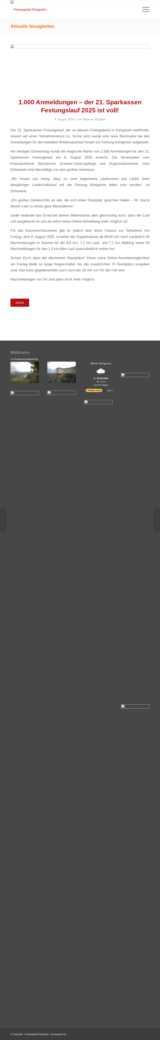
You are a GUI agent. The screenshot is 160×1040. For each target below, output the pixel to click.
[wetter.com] (94, 391)
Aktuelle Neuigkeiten (32, 26)
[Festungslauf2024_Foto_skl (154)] (80, 68)
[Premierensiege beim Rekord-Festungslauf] (157, 520)
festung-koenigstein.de (26, 359)
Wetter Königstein (101, 363)
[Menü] (144, 9)
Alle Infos (111, 390)
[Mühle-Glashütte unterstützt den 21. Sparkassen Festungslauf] (3, 520)
